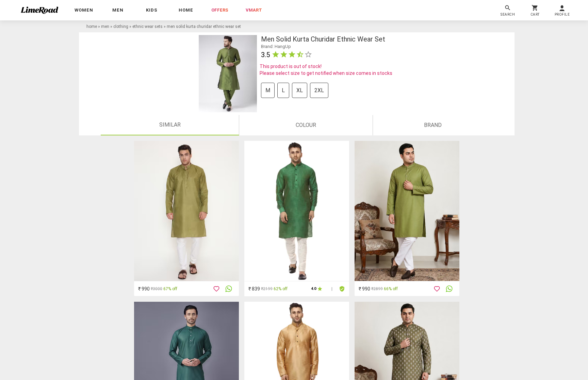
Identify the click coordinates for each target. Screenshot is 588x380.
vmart (254, 10)
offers (219, 10)
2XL (319, 90)
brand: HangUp (276, 46)
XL (299, 90)
